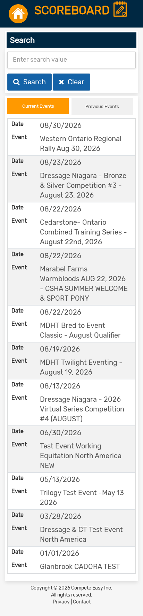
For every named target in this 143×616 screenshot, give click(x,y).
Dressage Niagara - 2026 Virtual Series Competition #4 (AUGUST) (82, 409)
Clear (74, 82)
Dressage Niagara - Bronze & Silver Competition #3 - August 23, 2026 (83, 185)
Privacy (61, 602)
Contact (82, 602)
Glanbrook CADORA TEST (80, 566)
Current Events (38, 106)
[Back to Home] (18, 13)
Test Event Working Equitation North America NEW (80, 456)
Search (33, 82)
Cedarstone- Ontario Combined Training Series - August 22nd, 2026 (83, 232)
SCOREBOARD (73, 10)
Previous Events (102, 106)
